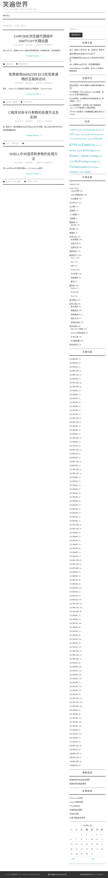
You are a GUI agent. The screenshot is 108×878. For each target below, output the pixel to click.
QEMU (85, 156)
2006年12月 (74, 753)
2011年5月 (73, 726)
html (102, 134)
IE (70, 139)
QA (80, 156)
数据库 (72, 222)
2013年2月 (73, 643)
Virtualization (78, 166)
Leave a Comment (44, 45)
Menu (6, 15)
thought (92, 161)
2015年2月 (73, 556)
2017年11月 (74, 473)
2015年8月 (73, 536)
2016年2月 (73, 520)
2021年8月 (73, 442)
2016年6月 (73, 505)
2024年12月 (74, 371)
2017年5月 (73, 489)
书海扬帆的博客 (75, 810)
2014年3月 (73, 592)
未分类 (72, 229)
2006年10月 (74, 761)
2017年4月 (73, 493)
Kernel (98, 138)
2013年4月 (73, 635)
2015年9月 (73, 532)
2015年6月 (73, 544)
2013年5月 (73, 631)
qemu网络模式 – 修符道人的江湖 (82, 105)
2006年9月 (73, 765)
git (88, 134)
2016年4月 (73, 513)
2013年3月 (73, 639)
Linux (8, 182)
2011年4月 (73, 730)
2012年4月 (73, 682)
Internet (28, 102)
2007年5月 (73, 749)
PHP (98, 150)
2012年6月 (73, 674)
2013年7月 (73, 623)
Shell (36, 182)
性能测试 (74, 310)
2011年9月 (73, 710)
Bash (89, 129)
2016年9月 (73, 501)
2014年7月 (73, 580)
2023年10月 (74, 386)
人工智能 (73, 214)
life (79, 145)
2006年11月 (74, 757)
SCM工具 (74, 336)
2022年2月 (73, 434)
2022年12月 (74, 418)
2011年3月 (73, 734)
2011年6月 (73, 722)
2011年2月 (73, 737)
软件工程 (73, 304)
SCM (71, 161)
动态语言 (74, 277)
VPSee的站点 (74, 806)
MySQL (72, 150)
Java (85, 138)
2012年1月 (73, 694)
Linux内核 (75, 191)
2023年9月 (73, 390)
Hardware (93, 134)
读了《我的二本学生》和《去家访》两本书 (86, 50)
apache (79, 130)
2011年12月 (74, 698)
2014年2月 (73, 595)
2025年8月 (73, 363)
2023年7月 (73, 398)
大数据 (72, 218)
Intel (73, 139)
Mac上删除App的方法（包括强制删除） (85, 64)
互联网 (14, 102)
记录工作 (74, 243)
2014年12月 (74, 560)
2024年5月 (73, 378)
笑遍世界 (15, 4)
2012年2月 (73, 690)
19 (102, 844)
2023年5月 (73, 402)
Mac (94, 144)
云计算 (8, 102)
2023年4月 (73, 406)
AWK (84, 130)
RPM (100, 156)
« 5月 (72, 858)
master (29, 45)
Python (73, 155)
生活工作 (73, 237)
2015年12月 (74, 524)
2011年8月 (73, 714)
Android (73, 129)
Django (77, 134)
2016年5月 (73, 509)
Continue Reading (33, 55)
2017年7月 (73, 481)
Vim (98, 161)
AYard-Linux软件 (76, 798)
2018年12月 (74, 461)
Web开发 (74, 273)
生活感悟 (74, 239)
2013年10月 (74, 611)
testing (85, 161)
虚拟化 (72, 285)
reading (94, 156)
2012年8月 (73, 666)
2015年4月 (73, 552)
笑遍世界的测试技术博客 (79, 779)
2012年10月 (74, 659)
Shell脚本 (16, 182)
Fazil (71, 92)
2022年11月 (74, 422)
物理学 (72, 233)
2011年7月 (73, 718)
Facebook (84, 134)
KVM (73, 144)
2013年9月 (73, 615)
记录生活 (74, 247)
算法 (72, 281)
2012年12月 (74, 651)
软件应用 (9, 64)
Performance (90, 150)
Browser (23, 64)
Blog (93, 129)
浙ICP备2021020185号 (57, 875)
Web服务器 (75, 340)
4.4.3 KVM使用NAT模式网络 (83, 107)
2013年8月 (73, 619)
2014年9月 (73, 572)
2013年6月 (73, 627)
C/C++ (8, 143)
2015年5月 (73, 548)
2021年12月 (74, 438)
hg (99, 134)
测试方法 (74, 318)
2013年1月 (73, 647)
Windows (95, 167)
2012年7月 (73, 670)
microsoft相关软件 (78, 333)
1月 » (93, 858)
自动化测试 (75, 322)
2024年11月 (74, 375)
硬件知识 (73, 251)
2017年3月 (73, 497)
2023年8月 (73, 394)
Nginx (79, 150)
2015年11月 (74, 528)
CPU (71, 134)
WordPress (74, 171)
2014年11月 (74, 564)
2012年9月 (73, 663)
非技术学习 (74, 344)
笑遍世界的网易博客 (77, 783)
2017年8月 (73, 477)
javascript (91, 139)
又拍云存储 (74, 814)
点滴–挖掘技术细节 (77, 817)
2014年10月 (74, 568)
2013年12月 (74, 603)
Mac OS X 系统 (77, 329)
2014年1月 (73, 599)
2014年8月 (73, 576)
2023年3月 (73, 410)
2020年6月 (73, 457)
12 (102, 839)
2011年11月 (74, 702)
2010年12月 (74, 745)
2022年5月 (73, 426)
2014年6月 (73, 584)
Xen (82, 171)
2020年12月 (74, 449)
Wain (71, 98)
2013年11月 (74, 607)
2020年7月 (73, 453)
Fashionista (86, 875)
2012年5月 (73, 678)
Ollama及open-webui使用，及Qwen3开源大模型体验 (86, 93)
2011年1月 (73, 741)
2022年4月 (73, 430)
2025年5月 (73, 367)
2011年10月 (74, 706)
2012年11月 (74, 655)
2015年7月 (73, 540)
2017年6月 (73, 485)
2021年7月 (73, 446)
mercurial (99, 145)
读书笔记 (73, 300)
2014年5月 (73, 588)
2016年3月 (73, 517)
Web (90, 167)
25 (97, 849)
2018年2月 (73, 465)
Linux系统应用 (77, 194)
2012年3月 (73, 686)
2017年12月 (74, 469)
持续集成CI (75, 314)
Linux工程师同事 (76, 802)
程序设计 (15, 143)
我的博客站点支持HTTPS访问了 (82, 53)
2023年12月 (74, 382)
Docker (73, 288)
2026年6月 (73, 359)
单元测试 (74, 306)
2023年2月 (73, 414)
